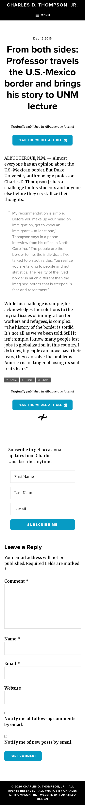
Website (12, 688)
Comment (16, 581)
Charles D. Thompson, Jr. (42, 5)
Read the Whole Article (40, 140)
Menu (45, 15)
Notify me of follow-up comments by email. (40, 721)
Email (12, 663)
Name (12, 638)
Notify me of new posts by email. (38, 742)
